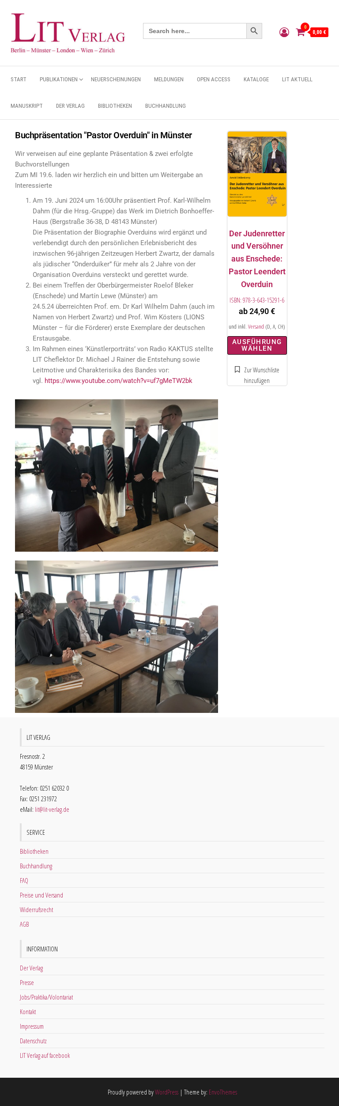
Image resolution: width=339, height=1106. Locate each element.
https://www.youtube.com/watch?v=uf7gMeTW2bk (118, 381)
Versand (256, 326)
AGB (24, 924)
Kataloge (256, 79)
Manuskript (27, 105)
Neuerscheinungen (116, 79)
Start (18, 79)
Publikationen (59, 79)
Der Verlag (70, 105)
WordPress (166, 1091)
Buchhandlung (165, 105)
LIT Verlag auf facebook (45, 1055)
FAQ (24, 880)
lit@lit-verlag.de (52, 809)
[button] (257, 375)
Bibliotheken (115, 105)
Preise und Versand (41, 894)
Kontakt (28, 1011)
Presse (27, 982)
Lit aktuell (297, 79)
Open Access (213, 79)
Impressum (32, 1026)
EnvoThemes (223, 1091)
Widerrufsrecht (36, 909)
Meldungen (169, 79)
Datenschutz (33, 1040)
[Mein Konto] (284, 31)
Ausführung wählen (257, 345)
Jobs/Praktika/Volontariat (46, 996)
